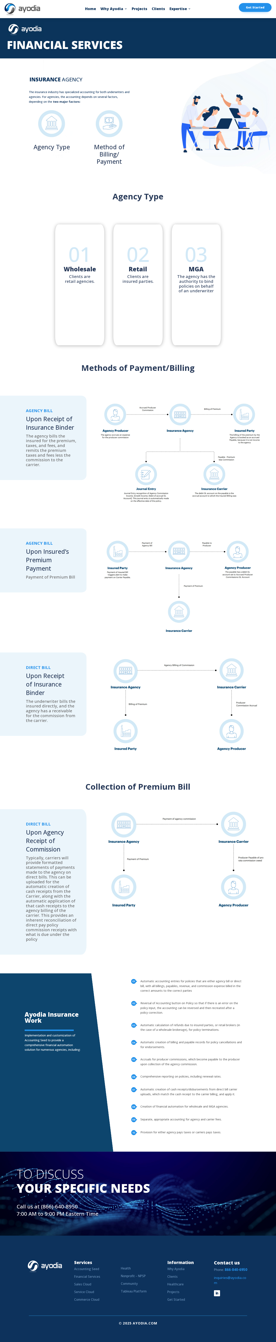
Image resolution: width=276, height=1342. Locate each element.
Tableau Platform (134, 1291)
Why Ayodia (111, 9)
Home (90, 9)
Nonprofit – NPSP (133, 1276)
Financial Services (87, 1277)
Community (129, 1284)
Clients (158, 9)
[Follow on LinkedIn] (217, 1293)
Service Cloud (84, 1292)
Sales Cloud (82, 1284)
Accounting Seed (86, 1269)
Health (126, 1268)
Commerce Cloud (86, 1299)
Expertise (178, 9)
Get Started (255, 7)
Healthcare (175, 1284)
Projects (139, 9)
